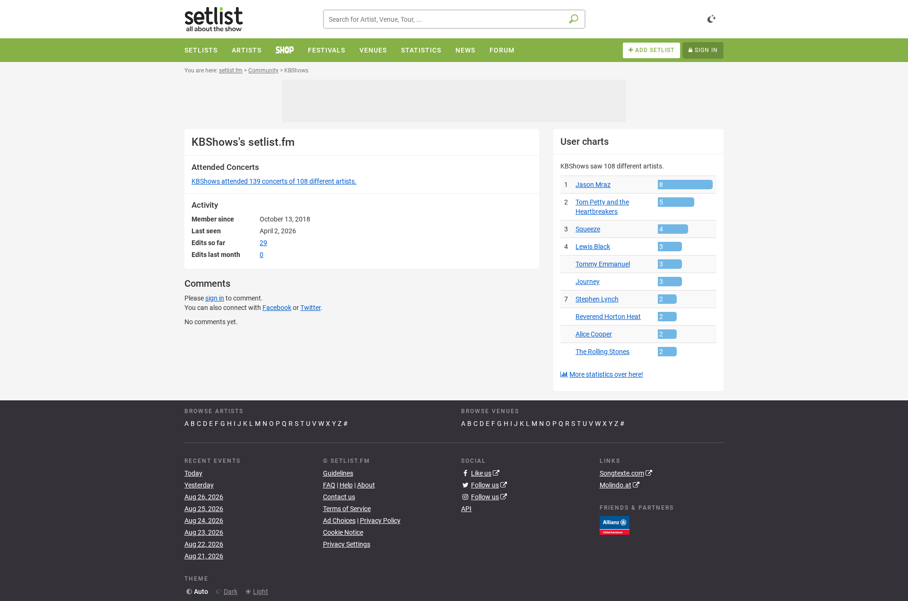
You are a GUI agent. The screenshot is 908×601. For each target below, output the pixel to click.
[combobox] (454, 19)
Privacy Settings (346, 544)
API (466, 509)
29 (263, 243)
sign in (214, 298)
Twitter (310, 307)
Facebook (276, 307)
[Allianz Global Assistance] (614, 524)
